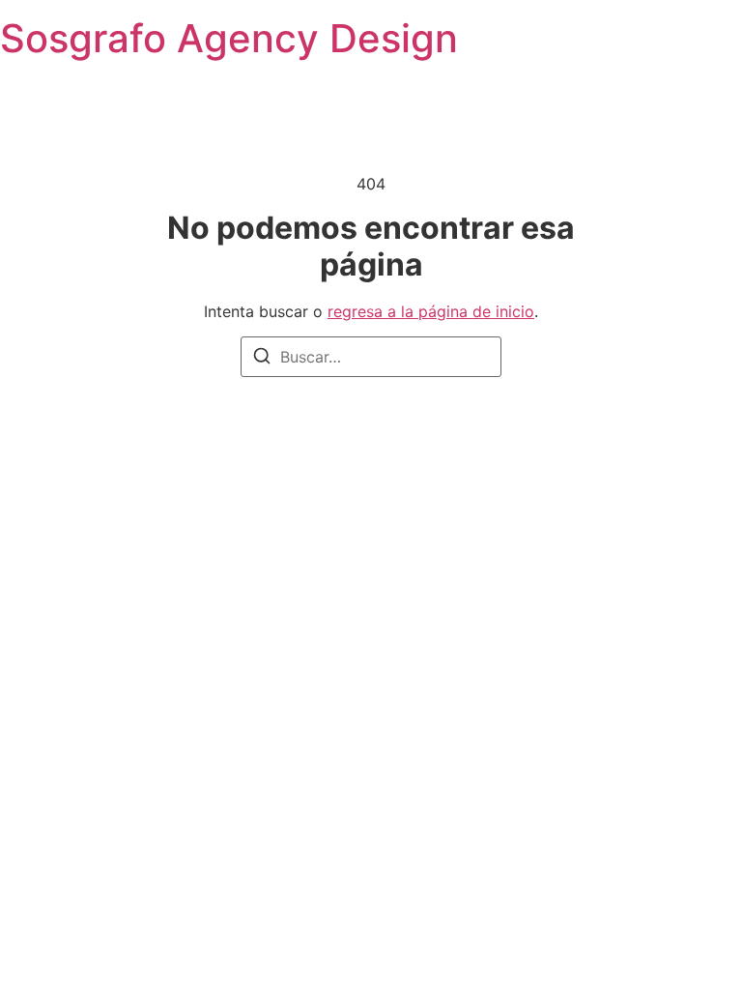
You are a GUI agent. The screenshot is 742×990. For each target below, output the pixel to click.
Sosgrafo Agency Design (229, 38)
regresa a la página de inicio (431, 311)
